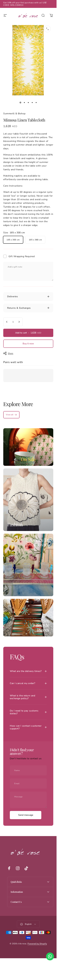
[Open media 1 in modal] (47, 29)
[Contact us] (50, 956)
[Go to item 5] (36, 103)
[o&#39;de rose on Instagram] (18, 868)
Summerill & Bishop (14, 113)
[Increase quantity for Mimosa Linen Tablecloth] (19, 322)
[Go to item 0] (20, 103)
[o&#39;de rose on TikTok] (26, 868)
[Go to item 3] (28, 103)
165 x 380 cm (35, 239)
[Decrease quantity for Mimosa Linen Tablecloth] (6, 322)
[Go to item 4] (32, 103)
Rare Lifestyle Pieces (41, 625)
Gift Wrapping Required (22, 256)
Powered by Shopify (37, 943)
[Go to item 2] (24, 103)
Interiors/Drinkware (37, 542)
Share (10, 353)
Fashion (15, 524)
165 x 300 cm (13, 239)
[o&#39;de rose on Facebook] (9, 868)
